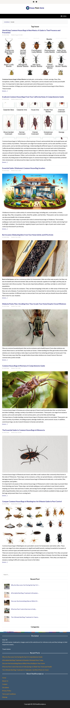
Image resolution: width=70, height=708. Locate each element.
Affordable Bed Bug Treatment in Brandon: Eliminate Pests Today (22, 660)
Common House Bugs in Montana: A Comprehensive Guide (23, 366)
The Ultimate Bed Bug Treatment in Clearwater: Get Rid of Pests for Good (25, 670)
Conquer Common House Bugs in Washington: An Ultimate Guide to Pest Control (32, 501)
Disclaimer (5, 687)
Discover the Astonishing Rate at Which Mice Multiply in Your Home (23, 663)
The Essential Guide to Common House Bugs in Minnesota (23, 430)
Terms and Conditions (9, 694)
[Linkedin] (36, 2)
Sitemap (4, 697)
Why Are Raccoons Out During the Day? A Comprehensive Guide (22, 657)
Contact (4, 684)
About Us (5, 681)
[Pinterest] (33, 2)
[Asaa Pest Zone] (35, 8)
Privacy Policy (6, 690)
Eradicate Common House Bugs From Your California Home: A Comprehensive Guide (33, 97)
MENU (64, 16)
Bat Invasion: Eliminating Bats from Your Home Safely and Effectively (27, 235)
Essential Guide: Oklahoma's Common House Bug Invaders (23, 168)
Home (4, 678)
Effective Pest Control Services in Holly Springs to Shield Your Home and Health (27, 666)
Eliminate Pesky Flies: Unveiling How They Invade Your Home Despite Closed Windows (34, 304)
